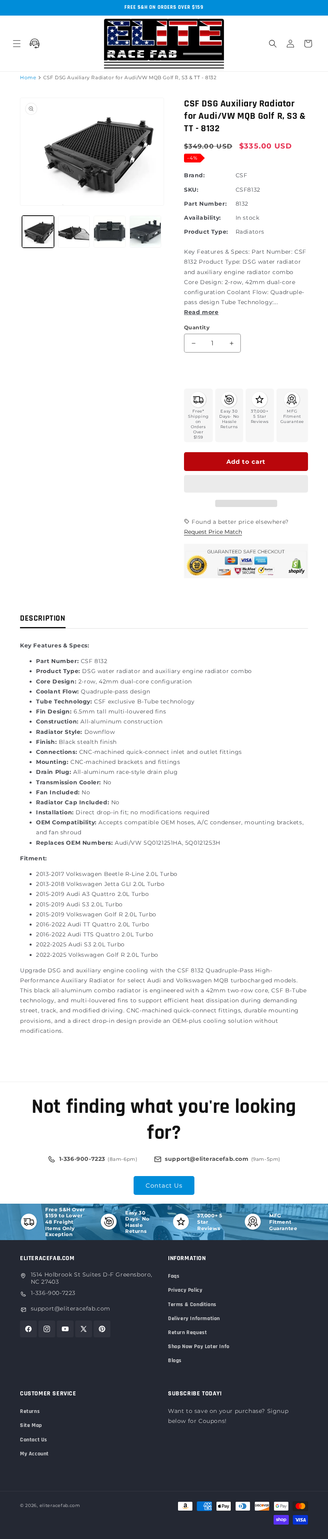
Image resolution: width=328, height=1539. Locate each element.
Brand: (194, 175)
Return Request (187, 1332)
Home (28, 77)
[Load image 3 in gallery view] (110, 232)
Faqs (173, 1276)
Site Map (31, 1425)
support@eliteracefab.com (70, 1308)
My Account (34, 1453)
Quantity (197, 327)
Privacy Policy (185, 1290)
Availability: (202, 217)
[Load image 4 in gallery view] (146, 232)
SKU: (191, 189)
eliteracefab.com (60, 1505)
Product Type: (206, 231)
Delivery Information (194, 1318)
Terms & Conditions (192, 1304)
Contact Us (164, 1185)
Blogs (175, 1360)
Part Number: (205, 203)
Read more (201, 312)
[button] (246, 484)
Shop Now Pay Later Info (199, 1346)
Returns (30, 1411)
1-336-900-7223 (53, 1293)
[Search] (273, 43)
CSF (242, 175)
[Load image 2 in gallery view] (74, 232)
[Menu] (17, 43)
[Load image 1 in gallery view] (38, 232)
